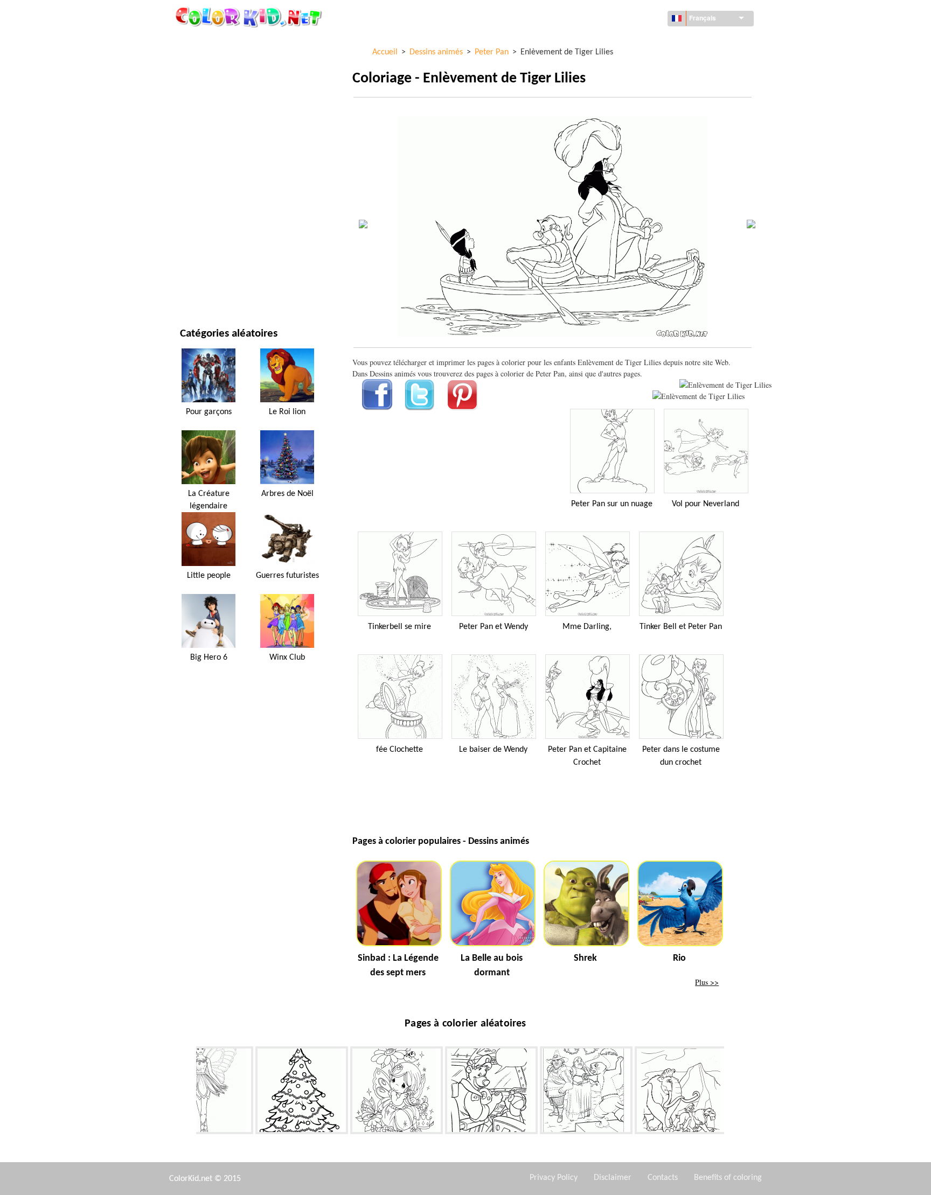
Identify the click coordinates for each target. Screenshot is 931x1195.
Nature (192, 286)
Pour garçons (205, 197)
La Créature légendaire (209, 500)
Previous (188, 1092)
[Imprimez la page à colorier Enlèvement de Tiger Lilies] (725, 384)
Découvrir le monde (216, 65)
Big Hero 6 (208, 657)
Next (732, 1092)
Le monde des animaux (220, 109)
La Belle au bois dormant (492, 965)
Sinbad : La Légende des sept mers (398, 965)
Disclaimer (612, 1177)
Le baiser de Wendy (493, 749)
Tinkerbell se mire (399, 627)
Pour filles (199, 153)
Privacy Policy (554, 1177)
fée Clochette (399, 749)
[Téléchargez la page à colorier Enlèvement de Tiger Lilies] (698, 396)
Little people (209, 575)
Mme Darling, (587, 627)
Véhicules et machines (219, 43)
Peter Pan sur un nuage (611, 504)
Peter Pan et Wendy (493, 627)
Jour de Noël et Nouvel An (226, 241)
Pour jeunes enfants (216, 219)
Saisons (193, 175)
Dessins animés (207, 131)
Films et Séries (205, 264)
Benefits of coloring (728, 1177)
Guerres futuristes (287, 575)
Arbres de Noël (287, 494)
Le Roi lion (287, 412)
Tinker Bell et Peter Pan (681, 627)
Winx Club (287, 657)
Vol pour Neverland (705, 504)
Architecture (203, 87)
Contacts (663, 1177)
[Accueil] (250, 16)
